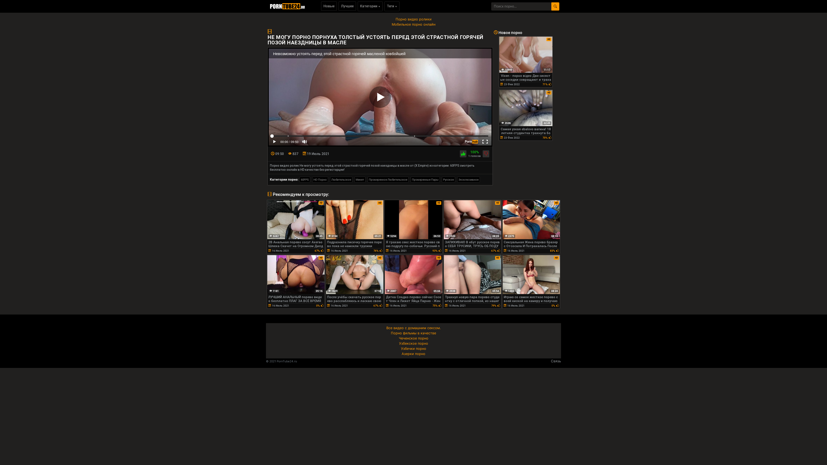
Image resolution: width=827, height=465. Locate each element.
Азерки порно (413, 354)
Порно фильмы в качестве (413, 333)
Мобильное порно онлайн (413, 24)
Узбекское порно (413, 343)
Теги (392, 6)
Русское (448, 179)
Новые (328, 6)
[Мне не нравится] (486, 153)
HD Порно (320, 179)
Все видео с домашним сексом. (413, 328)
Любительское (341, 179)
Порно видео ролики (414, 19)
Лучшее (347, 6)
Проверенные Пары (425, 179)
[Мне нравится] (463, 153)
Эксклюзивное (469, 179)
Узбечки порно (413, 348)
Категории (370, 6)
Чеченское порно (413, 338)
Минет (360, 179)
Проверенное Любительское (388, 179)
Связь (556, 361)
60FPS (305, 179)
